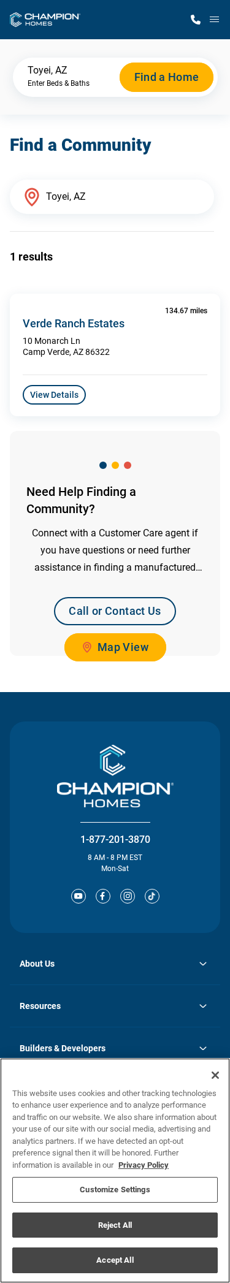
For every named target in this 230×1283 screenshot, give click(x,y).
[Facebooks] (103, 896)
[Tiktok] (152, 896)
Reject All (115, 1225)
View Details (54, 395)
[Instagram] (127, 896)
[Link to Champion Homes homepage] (45, 19)
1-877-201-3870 (115, 839)
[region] (115, 1170)
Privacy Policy (143, 1165)
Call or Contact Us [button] (115, 610)
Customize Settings (115, 1189)
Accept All (114, 1260)
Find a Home (166, 76)
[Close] (215, 1075)
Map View (123, 647)
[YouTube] (78, 896)
